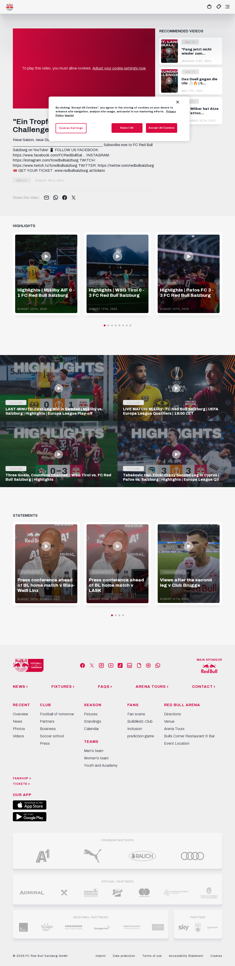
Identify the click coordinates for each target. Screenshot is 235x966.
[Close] (178, 102)
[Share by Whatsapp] (55, 198)
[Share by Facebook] (64, 198)
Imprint (69, 115)
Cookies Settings (71, 128)
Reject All (127, 127)
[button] (105, 325)
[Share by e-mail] (46, 198)
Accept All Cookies (161, 127)
